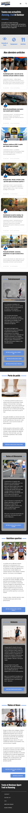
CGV (5, 801)
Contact (6, 794)
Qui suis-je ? (7, 797)
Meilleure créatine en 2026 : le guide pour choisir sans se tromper (13, 145)
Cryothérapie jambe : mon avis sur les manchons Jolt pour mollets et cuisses (13, 75)
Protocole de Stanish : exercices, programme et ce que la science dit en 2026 (13, 254)
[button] (20, 3)
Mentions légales (8, 804)
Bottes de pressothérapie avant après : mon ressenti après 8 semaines (13, 110)
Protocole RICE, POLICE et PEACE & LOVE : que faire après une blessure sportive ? (13, 181)
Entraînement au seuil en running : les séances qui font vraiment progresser (13, 216)
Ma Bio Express (8, 807)
